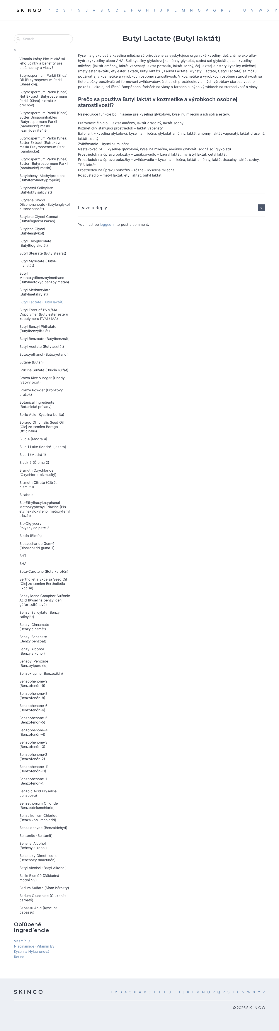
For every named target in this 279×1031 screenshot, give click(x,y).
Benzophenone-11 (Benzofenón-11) (33, 768)
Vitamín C (22, 941)
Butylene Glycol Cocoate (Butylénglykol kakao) (39, 218)
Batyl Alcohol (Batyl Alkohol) (43, 868)
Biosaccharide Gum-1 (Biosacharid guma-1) (36, 545)
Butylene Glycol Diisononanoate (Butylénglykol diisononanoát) (44, 204)
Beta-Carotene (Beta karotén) (43, 571)
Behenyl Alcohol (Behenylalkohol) (33, 845)
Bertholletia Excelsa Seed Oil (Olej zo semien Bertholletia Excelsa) (43, 583)
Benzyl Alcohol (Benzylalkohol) (32, 651)
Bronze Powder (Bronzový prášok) (41, 392)
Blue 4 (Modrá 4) (33, 439)
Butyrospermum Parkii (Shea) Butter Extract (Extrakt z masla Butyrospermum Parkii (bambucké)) (43, 144)
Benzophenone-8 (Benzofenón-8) (33, 695)
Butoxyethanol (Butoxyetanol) (44, 354)
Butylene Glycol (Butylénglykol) (32, 231)
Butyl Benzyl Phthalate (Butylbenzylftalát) (37, 328)
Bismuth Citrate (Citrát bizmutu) (38, 484)
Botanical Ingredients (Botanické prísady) (36, 404)
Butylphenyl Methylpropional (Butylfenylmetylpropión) (42, 177)
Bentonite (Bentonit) (36, 835)
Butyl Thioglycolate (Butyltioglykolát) (35, 243)
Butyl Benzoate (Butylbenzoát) (44, 338)
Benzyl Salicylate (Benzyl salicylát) (40, 614)
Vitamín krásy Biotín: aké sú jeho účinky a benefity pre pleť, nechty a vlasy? (42, 63)
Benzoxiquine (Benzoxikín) (41, 673)
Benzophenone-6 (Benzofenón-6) (33, 707)
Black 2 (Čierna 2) (34, 462)
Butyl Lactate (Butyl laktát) (41, 302)
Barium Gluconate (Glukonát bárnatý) (42, 897)
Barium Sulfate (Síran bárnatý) (44, 888)
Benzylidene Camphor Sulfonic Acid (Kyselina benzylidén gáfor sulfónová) (44, 600)
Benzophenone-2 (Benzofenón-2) (33, 756)
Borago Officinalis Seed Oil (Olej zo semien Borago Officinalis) (41, 426)
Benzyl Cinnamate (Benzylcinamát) (34, 626)
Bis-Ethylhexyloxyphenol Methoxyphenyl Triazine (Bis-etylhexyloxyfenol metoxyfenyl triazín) (44, 509)
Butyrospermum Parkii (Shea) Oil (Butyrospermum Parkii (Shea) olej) (43, 79)
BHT (22, 556)
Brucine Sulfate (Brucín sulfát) (43, 370)
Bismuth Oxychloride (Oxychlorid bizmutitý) (37, 472)
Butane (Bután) (31, 362)
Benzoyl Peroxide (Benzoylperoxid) (33, 663)
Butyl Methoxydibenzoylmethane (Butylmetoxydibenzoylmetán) (44, 277)
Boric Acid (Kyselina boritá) (41, 414)
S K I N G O (28, 992)
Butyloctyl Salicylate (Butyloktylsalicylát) (36, 190)
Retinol (19, 957)
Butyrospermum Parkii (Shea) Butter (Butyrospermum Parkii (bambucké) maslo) (43, 163)
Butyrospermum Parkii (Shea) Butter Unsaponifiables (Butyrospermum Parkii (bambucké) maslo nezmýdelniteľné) (43, 121)
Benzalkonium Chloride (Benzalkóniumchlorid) (38, 817)
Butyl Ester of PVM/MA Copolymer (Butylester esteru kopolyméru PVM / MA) (43, 314)
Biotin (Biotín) (30, 535)
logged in (107, 224)
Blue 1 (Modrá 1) (32, 454)
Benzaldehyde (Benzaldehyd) (43, 827)
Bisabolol (26, 495)
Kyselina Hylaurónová (31, 951)
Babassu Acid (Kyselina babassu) (38, 910)
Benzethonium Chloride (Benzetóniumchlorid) (38, 805)
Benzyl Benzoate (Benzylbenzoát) (33, 639)
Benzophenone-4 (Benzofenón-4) (33, 732)
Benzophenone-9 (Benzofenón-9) (33, 683)
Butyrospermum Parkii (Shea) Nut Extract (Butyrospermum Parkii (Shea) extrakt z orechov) (43, 98)
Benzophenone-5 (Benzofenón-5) (33, 720)
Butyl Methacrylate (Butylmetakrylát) (34, 292)
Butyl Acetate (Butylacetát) (41, 346)
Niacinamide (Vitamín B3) (35, 946)
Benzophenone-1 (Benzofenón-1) (33, 781)
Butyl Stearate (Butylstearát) (42, 253)
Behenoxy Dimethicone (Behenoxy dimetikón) (38, 857)
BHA (23, 563)
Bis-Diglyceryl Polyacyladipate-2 (34, 525)
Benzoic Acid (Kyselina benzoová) (38, 793)
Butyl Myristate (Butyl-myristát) (37, 263)
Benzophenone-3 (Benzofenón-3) (33, 744)
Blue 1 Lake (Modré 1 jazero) (42, 447)
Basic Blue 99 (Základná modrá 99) (39, 877)
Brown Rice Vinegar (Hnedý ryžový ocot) (42, 380)
